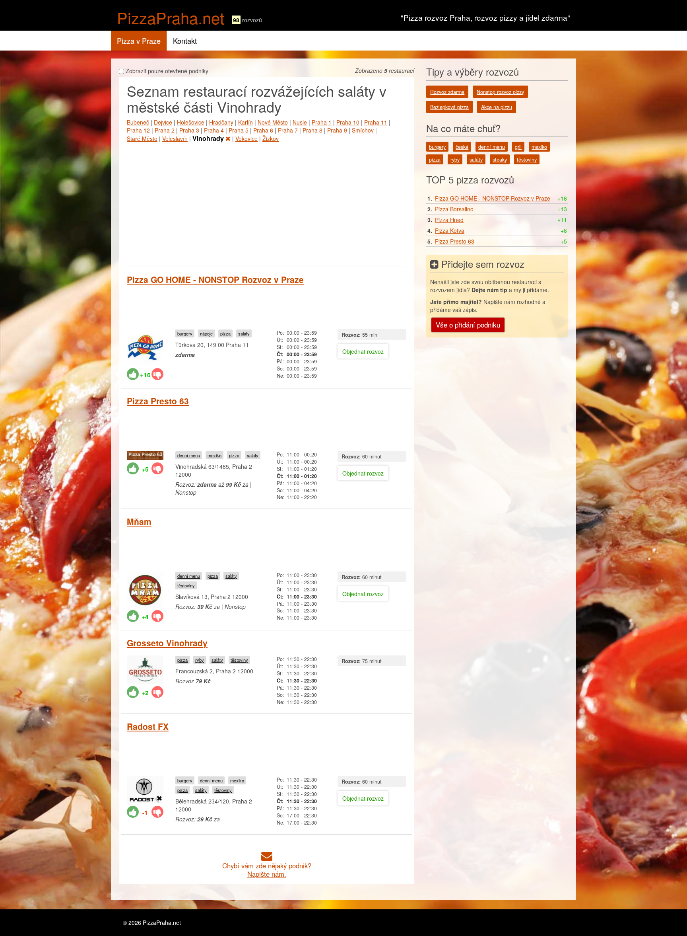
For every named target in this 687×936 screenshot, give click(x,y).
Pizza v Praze (139, 40)
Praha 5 (238, 130)
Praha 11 (375, 122)
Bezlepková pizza (449, 107)
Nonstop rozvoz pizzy (500, 92)
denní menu (188, 455)
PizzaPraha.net (170, 17)
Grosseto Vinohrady (167, 643)
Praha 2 (165, 130)
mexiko (214, 455)
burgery (184, 333)
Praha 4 (214, 130)
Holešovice (190, 122)
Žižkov (270, 138)
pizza (225, 333)
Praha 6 (263, 130)
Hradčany (221, 122)
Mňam (139, 521)
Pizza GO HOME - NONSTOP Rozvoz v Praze (215, 279)
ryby (199, 660)
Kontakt (185, 40)
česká (462, 146)
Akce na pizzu (496, 107)
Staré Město (142, 138)
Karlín (245, 122)
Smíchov (363, 130)
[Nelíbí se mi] (157, 374)
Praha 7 (288, 130)
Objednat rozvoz (363, 351)
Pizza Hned (449, 220)
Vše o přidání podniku (468, 325)
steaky (500, 159)
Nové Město (273, 122)
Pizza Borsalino (454, 209)
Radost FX (148, 726)
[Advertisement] (266, 203)
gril (518, 146)
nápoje (206, 333)
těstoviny (186, 585)
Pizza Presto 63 (158, 401)
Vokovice (246, 138)
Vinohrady (208, 138)
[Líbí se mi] (133, 374)
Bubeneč (138, 122)
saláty (244, 333)
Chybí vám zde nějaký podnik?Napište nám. (266, 870)
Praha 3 (189, 130)
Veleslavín (175, 138)
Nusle (300, 122)
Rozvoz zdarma (447, 92)
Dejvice (163, 122)
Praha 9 (337, 130)
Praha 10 (347, 122)
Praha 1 (322, 122)
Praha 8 (312, 130)
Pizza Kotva (449, 230)
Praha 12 (138, 130)
